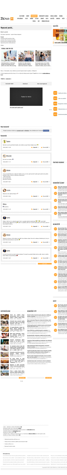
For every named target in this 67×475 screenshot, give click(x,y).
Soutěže (52, 18)
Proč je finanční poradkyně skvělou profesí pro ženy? (13, 462)
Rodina (61, 16)
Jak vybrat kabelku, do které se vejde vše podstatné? (13, 460)
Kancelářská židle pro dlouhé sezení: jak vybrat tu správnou (38, 462)
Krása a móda (54, 16)
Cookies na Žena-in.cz (9, 444)
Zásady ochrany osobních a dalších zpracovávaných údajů (16, 441)
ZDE (21, 427)
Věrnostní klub (45, 21)
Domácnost (34, 16)
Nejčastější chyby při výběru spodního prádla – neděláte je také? (38, 460)
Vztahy (36, 18)
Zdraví (42, 18)
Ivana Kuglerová (43, 83)
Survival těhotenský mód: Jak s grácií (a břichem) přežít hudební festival (14, 455)
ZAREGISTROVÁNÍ (20, 130)
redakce (19, 428)
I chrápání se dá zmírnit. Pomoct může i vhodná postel (38, 455)
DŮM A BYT (8, 79)
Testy (26, 18)
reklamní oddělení (32, 433)
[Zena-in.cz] (8, 18)
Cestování (21, 16)
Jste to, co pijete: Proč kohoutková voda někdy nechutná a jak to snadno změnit (38, 464)
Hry (39, 21)
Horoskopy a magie (43, 16)
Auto (47, 18)
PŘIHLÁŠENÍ (27, 130)
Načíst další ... (45, 263)
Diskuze (58, 18)
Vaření (31, 18)
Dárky (27, 16)
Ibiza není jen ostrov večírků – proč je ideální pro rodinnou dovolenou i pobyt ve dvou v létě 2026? (14, 457)
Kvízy (63, 18)
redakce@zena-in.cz (31, 429)
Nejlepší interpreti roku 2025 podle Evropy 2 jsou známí (14, 464)
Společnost (20, 18)
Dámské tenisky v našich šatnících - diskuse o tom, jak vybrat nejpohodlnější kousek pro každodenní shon (38, 457)
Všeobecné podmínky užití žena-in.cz (12, 439)
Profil (34, 21)
